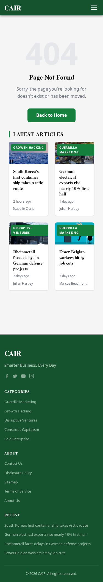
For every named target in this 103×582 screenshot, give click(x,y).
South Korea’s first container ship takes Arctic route (28, 179)
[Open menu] (94, 8)
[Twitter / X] (15, 376)
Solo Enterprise (16, 438)
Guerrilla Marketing (20, 401)
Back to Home (51, 115)
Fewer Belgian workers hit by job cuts (72, 257)
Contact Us (13, 463)
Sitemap (11, 482)
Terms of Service (17, 491)
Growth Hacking (17, 411)
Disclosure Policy (18, 472)
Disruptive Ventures (20, 420)
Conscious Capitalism (21, 429)
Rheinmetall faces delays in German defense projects (28, 260)
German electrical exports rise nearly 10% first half (74, 182)
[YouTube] (23, 376)
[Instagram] (31, 376)
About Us (12, 500)
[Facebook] (6, 376)
